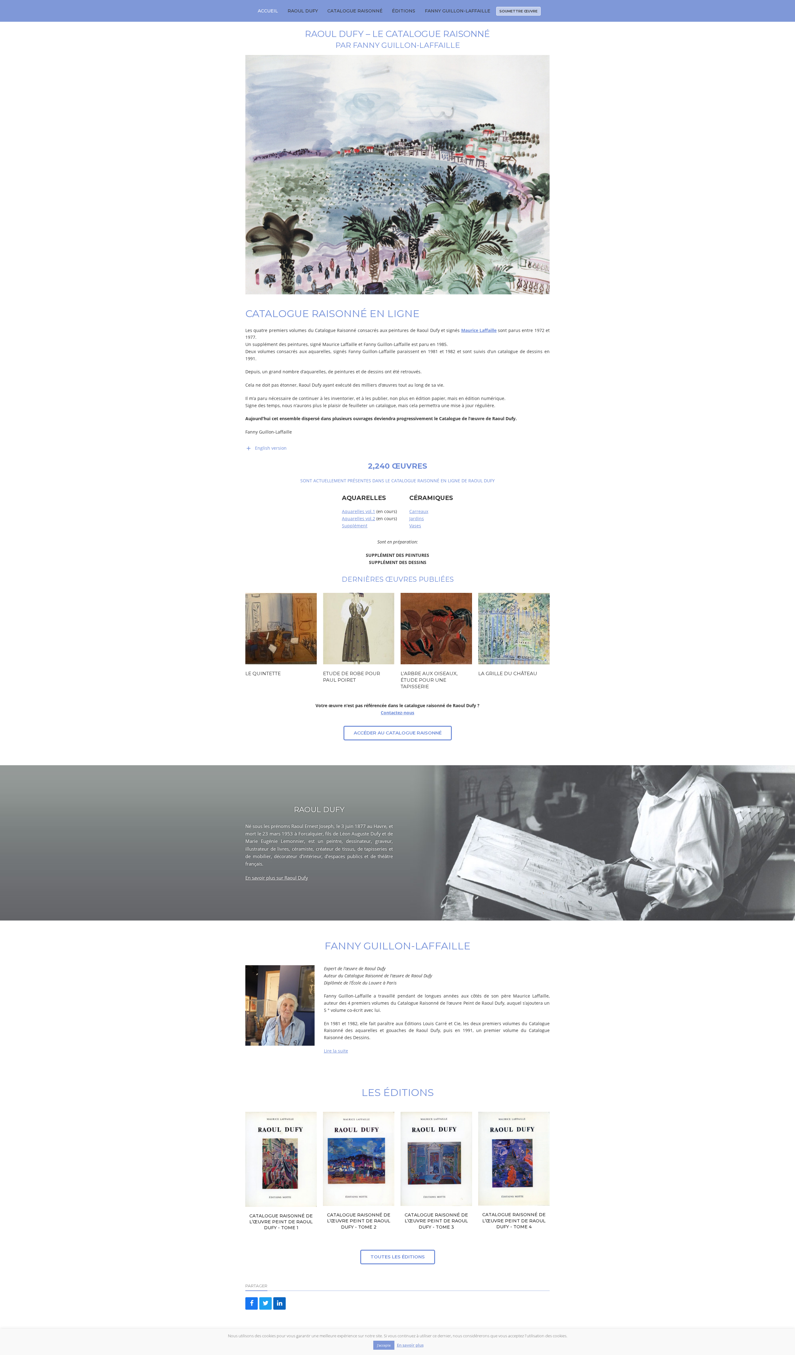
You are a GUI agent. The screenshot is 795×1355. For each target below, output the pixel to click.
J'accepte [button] (384, 1345)
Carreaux (418, 511)
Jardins (416, 518)
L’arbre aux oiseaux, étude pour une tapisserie (429, 680)
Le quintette (263, 673)
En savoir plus (410, 1345)
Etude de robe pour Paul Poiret (351, 677)
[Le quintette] (281, 628)
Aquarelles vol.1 (358, 511)
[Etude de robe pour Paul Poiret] (358, 628)
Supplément (354, 526)
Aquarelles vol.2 (358, 518)
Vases (415, 526)
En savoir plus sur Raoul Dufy (276, 878)
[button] (251, 1303)
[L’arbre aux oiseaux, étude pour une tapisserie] (436, 628)
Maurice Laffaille (479, 330)
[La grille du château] (514, 628)
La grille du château (507, 673)
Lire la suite (336, 1051)
